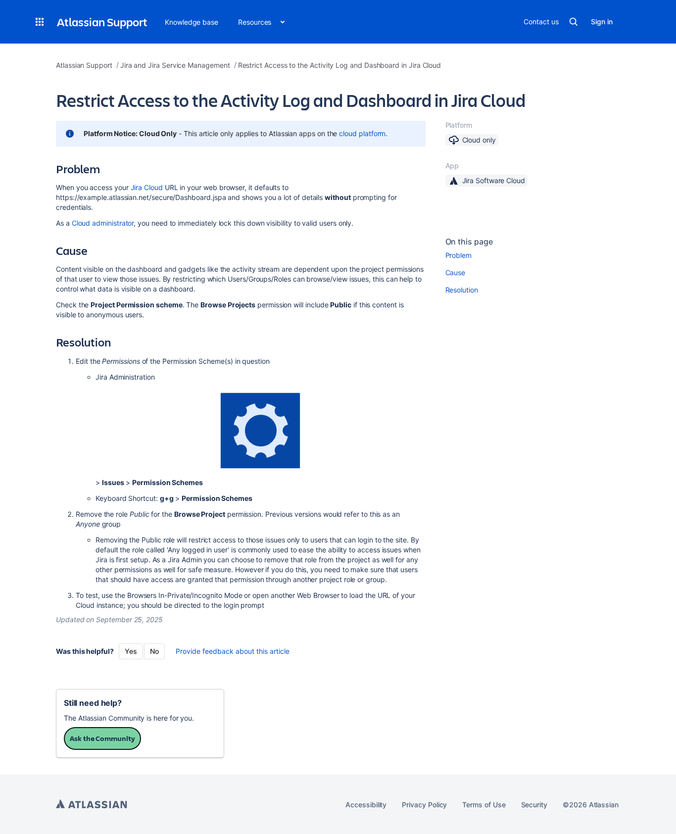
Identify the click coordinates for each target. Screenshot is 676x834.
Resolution (461, 290)
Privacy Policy (424, 804)
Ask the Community (102, 738)
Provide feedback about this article (233, 651)
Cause (455, 272)
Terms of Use (483, 804)
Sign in (602, 21)
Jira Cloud (147, 187)
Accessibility (365, 804)
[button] (39, 21)
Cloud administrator (103, 223)
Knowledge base (191, 22)
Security (534, 804)
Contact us (541, 21)
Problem (458, 255)
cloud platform (362, 133)
